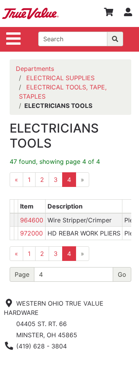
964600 (31, 220)
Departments (35, 68)
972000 (31, 233)
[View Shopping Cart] (108, 13)
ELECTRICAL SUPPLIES (60, 78)
